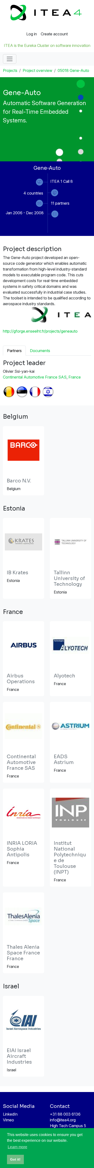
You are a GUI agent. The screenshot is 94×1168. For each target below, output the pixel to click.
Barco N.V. (19, 481)
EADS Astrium (64, 759)
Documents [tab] (40, 350)
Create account (54, 34)
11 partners (60, 203)
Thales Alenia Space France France (23, 953)
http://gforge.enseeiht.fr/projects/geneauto (40, 331)
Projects (10, 70)
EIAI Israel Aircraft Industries (19, 1056)
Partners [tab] (14, 350)
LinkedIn (10, 1114)
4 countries (33, 193)
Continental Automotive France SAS (35, 377)
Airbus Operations (21, 679)
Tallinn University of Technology (69, 578)
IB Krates (17, 573)
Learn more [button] (17, 1147)
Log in (31, 34)
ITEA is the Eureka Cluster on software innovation (47, 45)
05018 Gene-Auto (73, 70)
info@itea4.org (63, 1119)
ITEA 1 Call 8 (61, 181)
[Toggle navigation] (9, 59)
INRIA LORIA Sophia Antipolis (22, 849)
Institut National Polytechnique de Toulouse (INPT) (70, 857)
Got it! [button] (15, 1159)
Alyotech (64, 676)
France (74, 377)
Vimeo (8, 1119)
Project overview (37, 70)
